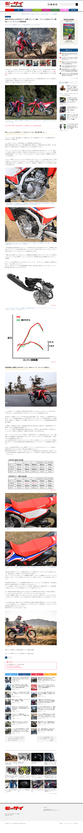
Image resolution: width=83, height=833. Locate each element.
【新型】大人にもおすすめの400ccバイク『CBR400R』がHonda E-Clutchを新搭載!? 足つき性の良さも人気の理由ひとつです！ (46, 701)
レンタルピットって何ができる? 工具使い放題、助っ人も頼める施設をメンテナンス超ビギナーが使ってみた (16, 739)
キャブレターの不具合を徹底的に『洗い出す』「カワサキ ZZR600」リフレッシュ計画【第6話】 (45, 739)
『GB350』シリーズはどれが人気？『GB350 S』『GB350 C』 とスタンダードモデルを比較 (20, 693)
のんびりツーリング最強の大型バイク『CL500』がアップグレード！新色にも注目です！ (20, 715)
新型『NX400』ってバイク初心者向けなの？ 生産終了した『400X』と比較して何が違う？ (46, 722)
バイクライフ (66, 104)
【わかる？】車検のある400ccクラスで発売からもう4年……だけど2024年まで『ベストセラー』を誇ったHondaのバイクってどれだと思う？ (46, 715)
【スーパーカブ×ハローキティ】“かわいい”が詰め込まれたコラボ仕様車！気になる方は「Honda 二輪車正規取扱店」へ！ (46, 686)
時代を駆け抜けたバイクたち (49, 809)
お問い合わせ (76, 823)
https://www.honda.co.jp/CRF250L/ (13, 665)
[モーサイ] (14, 6)
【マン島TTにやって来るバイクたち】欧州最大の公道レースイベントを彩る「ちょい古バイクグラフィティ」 (72, 100)
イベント (65, 121)
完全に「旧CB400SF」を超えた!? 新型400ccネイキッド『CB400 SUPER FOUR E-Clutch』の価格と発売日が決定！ (20, 686)
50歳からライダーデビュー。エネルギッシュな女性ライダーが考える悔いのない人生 (20, 722)
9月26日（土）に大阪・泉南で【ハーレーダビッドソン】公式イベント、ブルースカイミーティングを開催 (72, 117)
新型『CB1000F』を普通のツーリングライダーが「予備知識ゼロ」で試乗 (20, 700)
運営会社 (61, 823)
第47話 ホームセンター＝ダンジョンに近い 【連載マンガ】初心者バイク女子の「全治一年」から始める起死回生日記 (72, 88)
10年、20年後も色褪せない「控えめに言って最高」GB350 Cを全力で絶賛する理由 (46, 729)
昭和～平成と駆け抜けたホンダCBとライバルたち (51, 810)
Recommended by (51, 793)
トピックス (18, 681)
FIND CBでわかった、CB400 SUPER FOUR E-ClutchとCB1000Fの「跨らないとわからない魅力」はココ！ (20, 679)
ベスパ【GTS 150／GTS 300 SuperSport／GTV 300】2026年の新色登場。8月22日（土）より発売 (72, 126)
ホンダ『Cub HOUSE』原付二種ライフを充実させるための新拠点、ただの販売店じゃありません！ (46, 693)
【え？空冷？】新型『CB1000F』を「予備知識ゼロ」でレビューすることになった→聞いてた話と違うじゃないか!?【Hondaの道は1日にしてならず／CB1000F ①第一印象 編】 (46, 708)
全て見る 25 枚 (53, 63)
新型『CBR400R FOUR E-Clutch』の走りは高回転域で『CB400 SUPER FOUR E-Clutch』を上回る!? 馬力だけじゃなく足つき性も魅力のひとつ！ (46, 679)
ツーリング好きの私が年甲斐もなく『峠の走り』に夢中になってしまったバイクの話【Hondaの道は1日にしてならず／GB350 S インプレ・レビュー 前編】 (20, 730)
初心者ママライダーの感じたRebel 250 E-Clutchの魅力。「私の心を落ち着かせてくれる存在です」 (20, 708)
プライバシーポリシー (68, 823)
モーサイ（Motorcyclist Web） (14, 823)
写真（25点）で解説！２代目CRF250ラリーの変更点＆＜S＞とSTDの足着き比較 (23, 125)
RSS (10, 818)
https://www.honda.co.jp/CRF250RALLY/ (14, 667)
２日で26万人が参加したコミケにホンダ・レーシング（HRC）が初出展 (72, 109)
